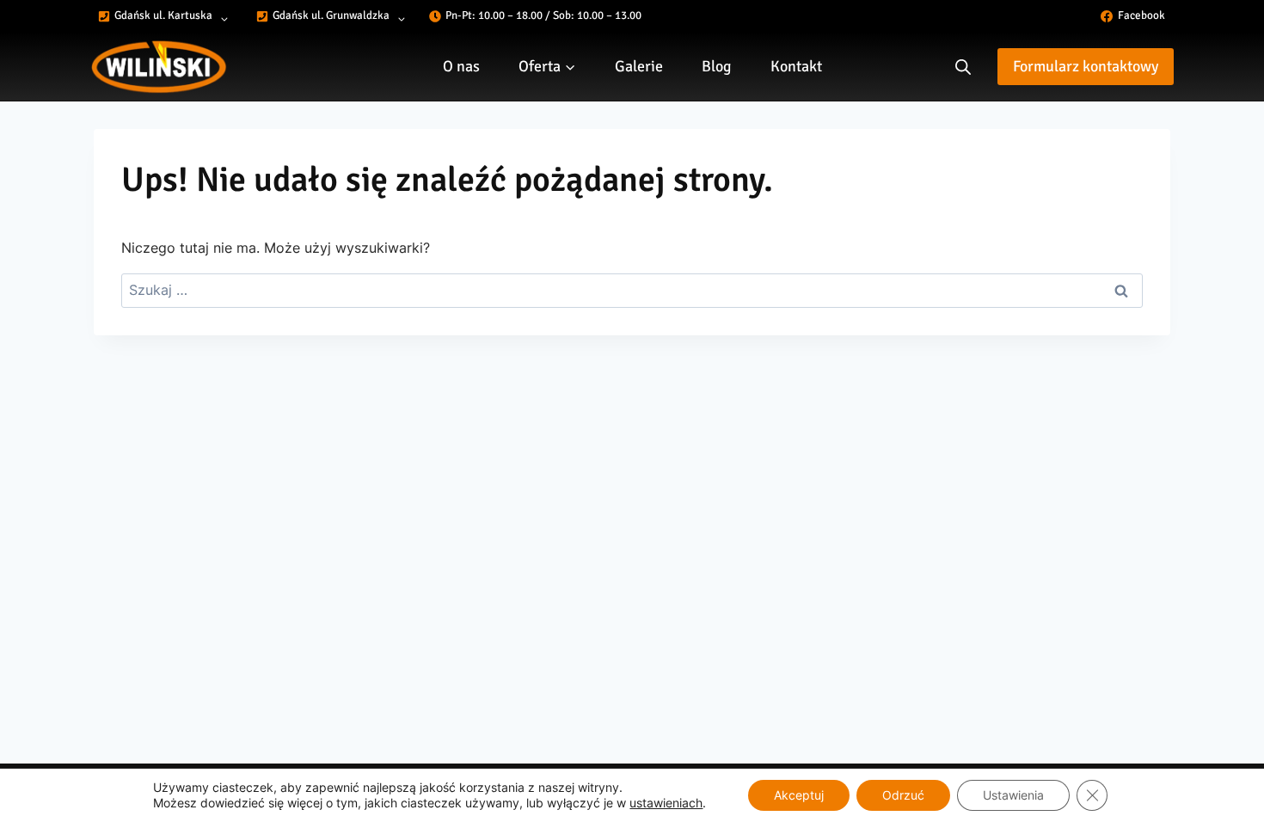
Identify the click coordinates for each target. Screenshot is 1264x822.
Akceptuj (799, 795)
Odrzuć (903, 795)
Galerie (639, 66)
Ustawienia (1013, 795)
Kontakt (796, 66)
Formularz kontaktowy (1085, 66)
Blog (717, 66)
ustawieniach (666, 802)
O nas (461, 66)
